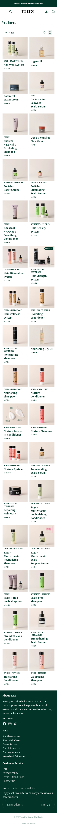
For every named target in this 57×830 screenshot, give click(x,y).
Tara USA (23, 817)
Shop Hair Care (11, 740)
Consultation (10, 744)
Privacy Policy (10, 773)
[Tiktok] (15, 724)
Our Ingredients (11, 752)
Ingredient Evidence (14, 756)
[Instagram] (10, 724)
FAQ (5, 769)
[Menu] (3, 11)
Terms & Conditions (13, 777)
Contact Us (9, 781)
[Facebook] (4, 724)
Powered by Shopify (35, 817)
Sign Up (45, 805)
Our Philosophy (11, 748)
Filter (11, 32)
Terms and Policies (28, 823)
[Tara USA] (28, 11)
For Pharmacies (11, 736)
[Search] (10, 11)
